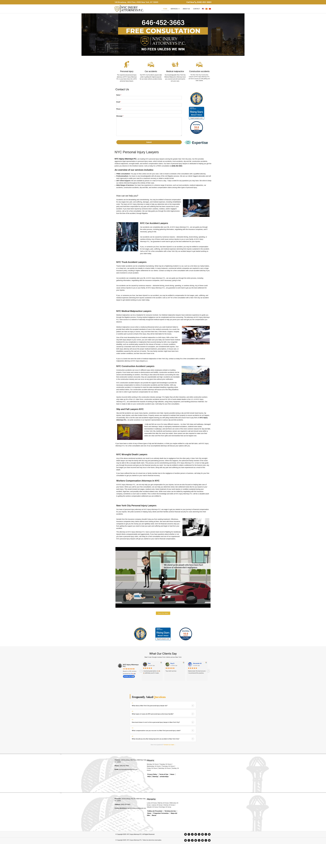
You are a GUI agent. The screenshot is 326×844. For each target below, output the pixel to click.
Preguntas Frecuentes (161, 813)
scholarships (164, 776)
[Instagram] (189, 834)
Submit (149, 142)
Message (119, 116)
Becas (154, 815)
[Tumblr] (199, 834)
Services (174, 8)
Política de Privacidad (154, 811)
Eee (149, 663)
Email (118, 102)
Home (165, 8)
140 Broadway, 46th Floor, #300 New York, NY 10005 (136, 2)
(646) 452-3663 (124, 765)
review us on (128, 676)
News (172, 774)
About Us (186, 8)
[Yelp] (206, 834)
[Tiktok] (192, 834)
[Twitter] (195, 834)
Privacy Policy (152, 774)
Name (118, 95)
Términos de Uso (170, 811)
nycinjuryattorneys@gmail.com (128, 769)
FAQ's (149, 776)
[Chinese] (210, 8)
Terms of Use (163, 774)
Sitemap (155, 776)
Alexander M (197, 663)
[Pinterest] (209, 834)
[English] (203, 8)
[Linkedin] (202, 834)
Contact (196, 8)
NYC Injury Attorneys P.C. (126, 159)
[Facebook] (185, 834)
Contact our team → (169, 744)
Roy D (172, 663)
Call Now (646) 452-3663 (198, 2)
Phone (119, 109)
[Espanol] (206, 8)
